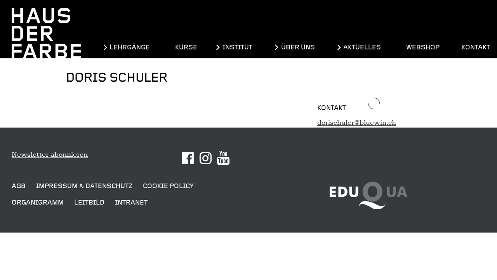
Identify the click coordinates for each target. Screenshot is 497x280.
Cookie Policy (168, 186)
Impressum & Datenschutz (84, 186)
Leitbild (89, 202)
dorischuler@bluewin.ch (356, 122)
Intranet (131, 202)
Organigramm (38, 202)
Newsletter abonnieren (50, 154)
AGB (19, 186)
